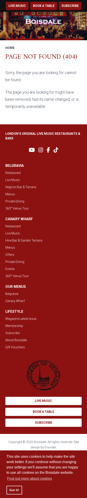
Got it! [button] (14, 490)
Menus (10, 194)
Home (9, 48)
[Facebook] (48, 150)
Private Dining (14, 201)
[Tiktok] (56, 150)
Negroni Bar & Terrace (20, 187)
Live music (17, 6)
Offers (9, 254)
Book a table (43, 6)
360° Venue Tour (17, 208)
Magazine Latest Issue (20, 319)
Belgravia (11, 294)
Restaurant (13, 173)
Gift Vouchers (15, 347)
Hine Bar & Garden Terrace (23, 240)
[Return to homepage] (43, 21)
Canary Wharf (15, 301)
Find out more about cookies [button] (29, 478)
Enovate (50, 447)
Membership (14, 326)
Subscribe (70, 6)
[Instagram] (40, 150)
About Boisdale (16, 340)
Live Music (12, 180)
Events (10, 269)
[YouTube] (32, 150)
